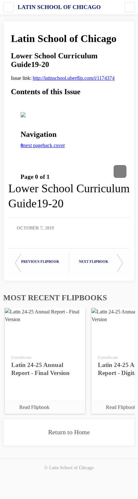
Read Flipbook (34, 407)
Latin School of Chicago (59, 7)
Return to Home (69, 432)
